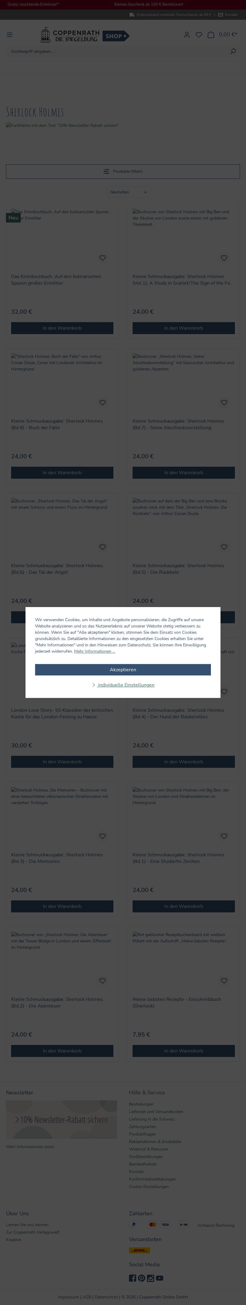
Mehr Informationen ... (94, 651)
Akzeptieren (123, 669)
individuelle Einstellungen (125, 685)
